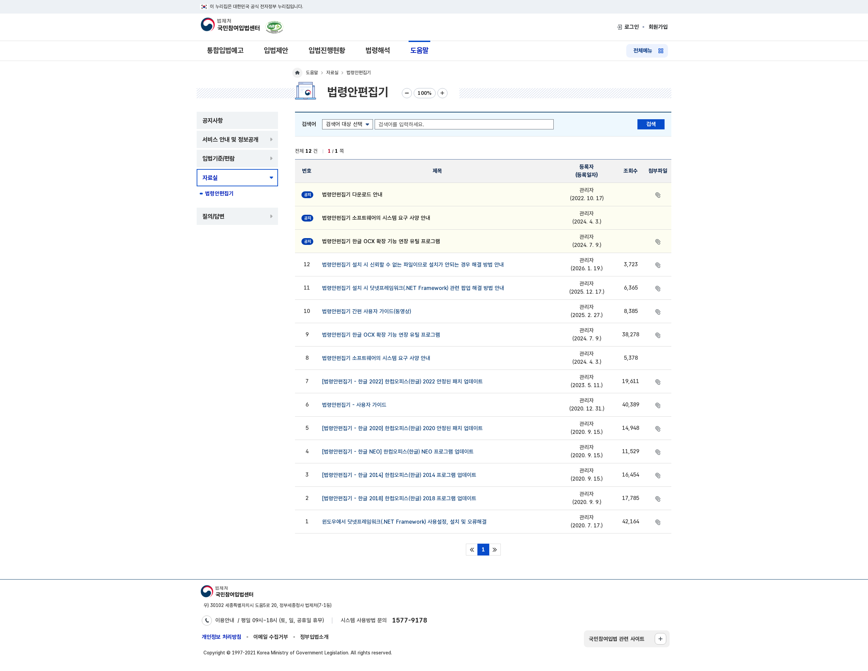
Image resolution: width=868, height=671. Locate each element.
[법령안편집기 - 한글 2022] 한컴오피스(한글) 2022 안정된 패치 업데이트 (402, 381)
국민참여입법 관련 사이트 (617, 639)
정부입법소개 (314, 637)
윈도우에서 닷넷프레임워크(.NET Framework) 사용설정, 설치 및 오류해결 (404, 522)
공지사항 (212, 120)
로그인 (632, 27)
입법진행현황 (327, 50)
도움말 (419, 50)
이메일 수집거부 (270, 637)
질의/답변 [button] (213, 216)
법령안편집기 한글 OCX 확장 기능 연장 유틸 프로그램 (381, 241)
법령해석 (378, 50)
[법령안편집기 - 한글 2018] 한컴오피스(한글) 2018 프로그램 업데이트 (399, 498)
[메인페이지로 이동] (230, 25)
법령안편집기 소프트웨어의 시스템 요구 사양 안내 (376, 218)
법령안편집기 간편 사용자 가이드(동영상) (366, 311)
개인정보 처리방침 (221, 637)
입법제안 (276, 50)
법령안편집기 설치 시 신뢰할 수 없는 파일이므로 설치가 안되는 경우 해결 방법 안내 (413, 264)
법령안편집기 (219, 193)
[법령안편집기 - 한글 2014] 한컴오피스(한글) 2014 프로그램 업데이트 (399, 475)
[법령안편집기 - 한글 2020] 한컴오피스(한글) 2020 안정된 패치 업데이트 (402, 428)
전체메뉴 (642, 50)
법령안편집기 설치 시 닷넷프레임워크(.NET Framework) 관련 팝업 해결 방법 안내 (413, 288)
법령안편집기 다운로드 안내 (352, 194)
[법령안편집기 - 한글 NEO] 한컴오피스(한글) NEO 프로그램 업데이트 (398, 451)
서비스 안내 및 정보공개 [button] (230, 139)
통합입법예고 (225, 50)
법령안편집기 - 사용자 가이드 (354, 405)
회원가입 (658, 27)
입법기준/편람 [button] (218, 158)
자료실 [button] (210, 177)
